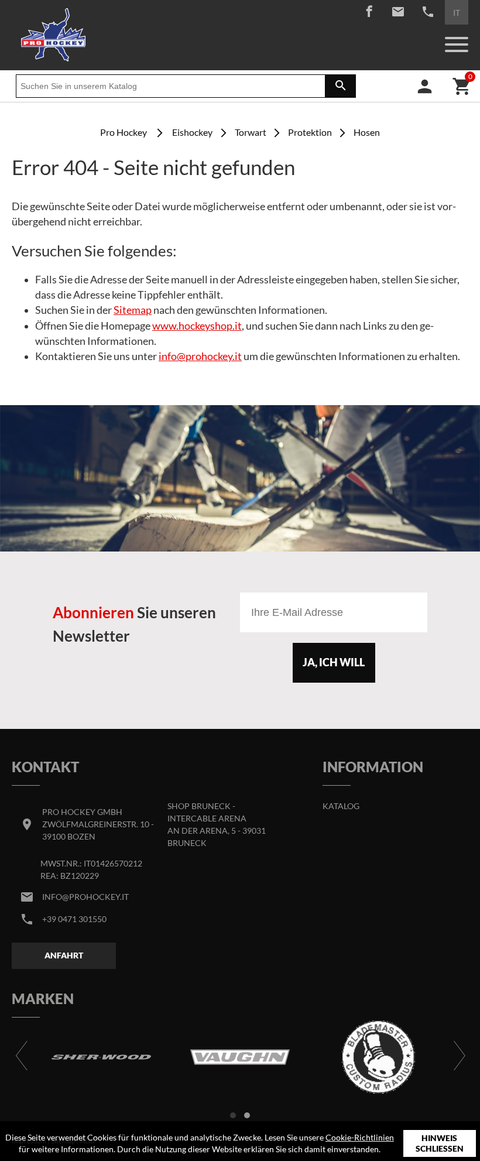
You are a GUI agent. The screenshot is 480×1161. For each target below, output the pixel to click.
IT (456, 13)
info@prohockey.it (200, 356)
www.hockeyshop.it (197, 326)
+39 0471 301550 (74, 919)
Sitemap (133, 310)
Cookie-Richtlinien (359, 1137)
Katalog (341, 806)
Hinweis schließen (440, 1143)
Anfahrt (63, 955)
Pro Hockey (123, 132)
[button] (233, 1115)
